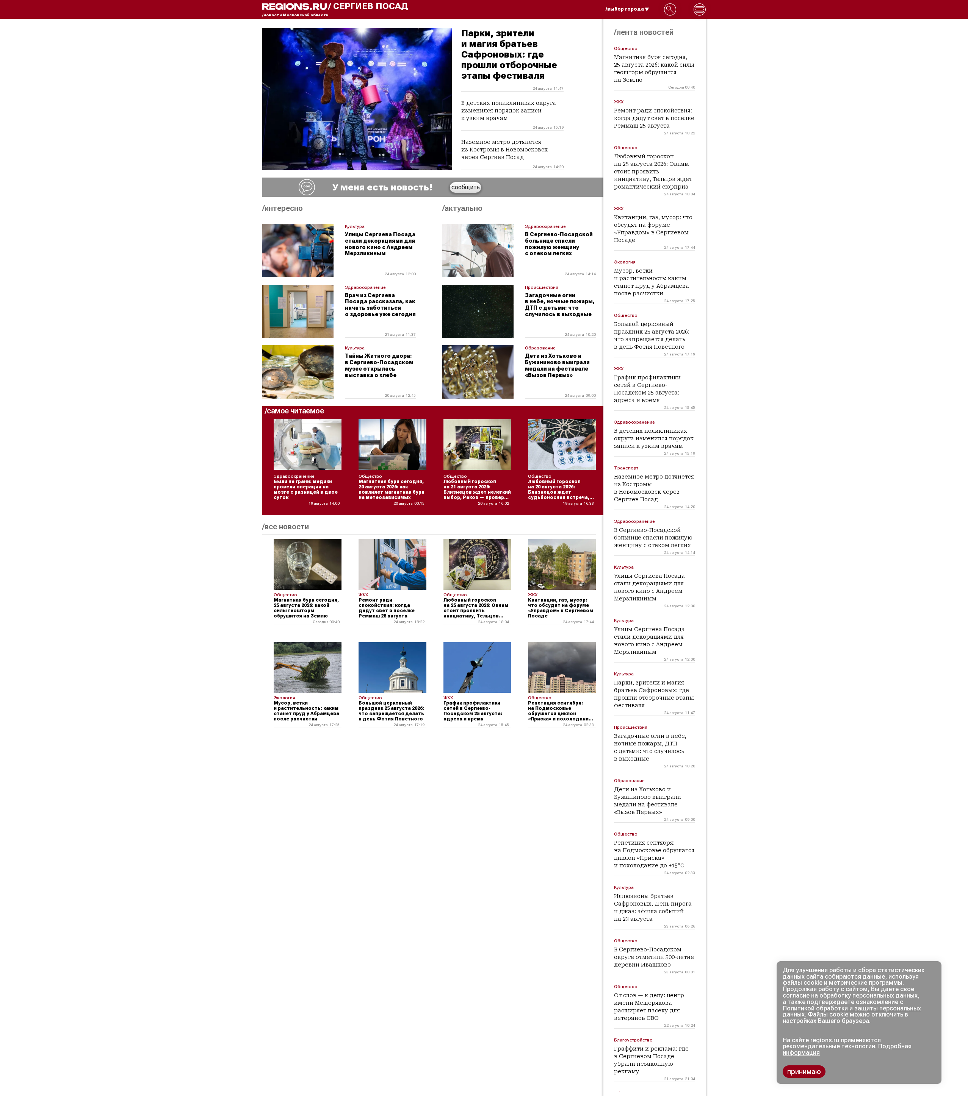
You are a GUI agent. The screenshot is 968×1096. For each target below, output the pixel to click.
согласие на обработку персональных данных (850, 995)
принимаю (804, 1072)
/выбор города (625, 9)
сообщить (465, 187)
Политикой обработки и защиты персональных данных (852, 1011)
